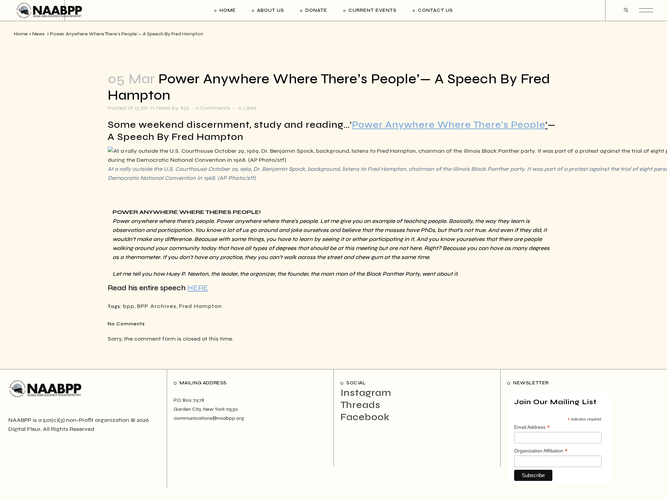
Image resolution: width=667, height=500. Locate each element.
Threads (360, 405)
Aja (184, 108)
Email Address (532, 427)
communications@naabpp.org (209, 418)
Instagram (365, 393)
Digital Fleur (24, 429)
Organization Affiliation (541, 451)
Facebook (365, 417)
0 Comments (212, 108)
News (38, 34)
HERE (197, 288)
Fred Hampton (200, 306)
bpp (128, 306)
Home (21, 34)
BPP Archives (156, 306)
